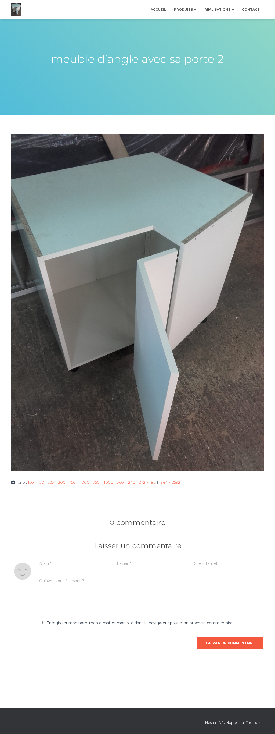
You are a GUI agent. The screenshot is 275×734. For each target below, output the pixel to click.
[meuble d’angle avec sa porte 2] (137, 302)
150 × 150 (36, 482)
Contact (251, 10)
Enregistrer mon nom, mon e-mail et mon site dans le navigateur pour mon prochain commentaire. (139, 622)
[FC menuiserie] (16, 9)
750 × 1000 (79, 482)
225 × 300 (57, 482)
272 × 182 (147, 482)
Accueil (158, 10)
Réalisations (217, 10)
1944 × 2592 (169, 482)
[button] (195, 10)
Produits (184, 10)
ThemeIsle (255, 722)
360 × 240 (126, 482)
